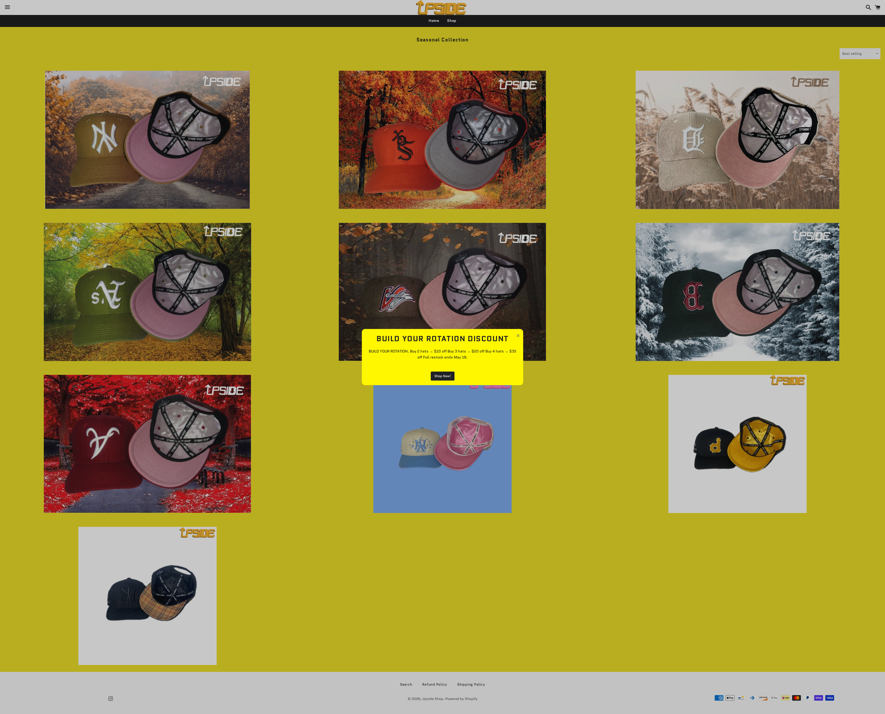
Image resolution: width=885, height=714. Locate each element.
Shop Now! (442, 376)
